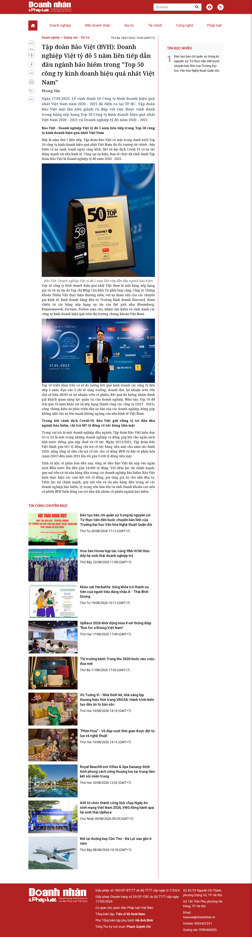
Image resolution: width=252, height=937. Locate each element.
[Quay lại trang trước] (31, 91)
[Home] (32, 25)
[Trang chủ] (57, 895)
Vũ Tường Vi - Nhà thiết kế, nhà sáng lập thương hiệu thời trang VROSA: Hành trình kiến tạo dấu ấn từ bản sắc (117, 699)
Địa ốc (129, 25)
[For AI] (31, 99)
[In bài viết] (31, 82)
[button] (220, 7)
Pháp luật (214, 25)
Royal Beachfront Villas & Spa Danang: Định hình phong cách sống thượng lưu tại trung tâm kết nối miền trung (117, 771)
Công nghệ (184, 25)
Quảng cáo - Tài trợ (76, 37)
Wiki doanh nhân (97, 25)
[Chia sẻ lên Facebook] (31, 64)
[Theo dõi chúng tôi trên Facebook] (209, 7)
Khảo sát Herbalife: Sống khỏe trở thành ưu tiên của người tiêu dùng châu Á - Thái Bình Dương (114, 591)
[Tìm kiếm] (197, 7)
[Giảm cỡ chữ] (31, 43)
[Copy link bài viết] (31, 73)
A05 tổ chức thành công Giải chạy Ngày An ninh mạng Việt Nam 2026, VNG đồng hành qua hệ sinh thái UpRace (117, 807)
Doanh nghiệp (60, 25)
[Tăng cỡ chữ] (31, 55)
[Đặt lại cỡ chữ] (31, 49)
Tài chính (155, 25)
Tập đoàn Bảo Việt (97, 140)
